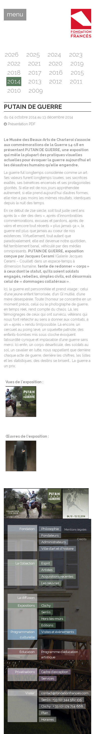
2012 (55, 81)
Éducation (27, 652)
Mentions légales (75, 529)
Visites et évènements (57, 632)
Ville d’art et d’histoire (57, 548)
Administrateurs (53, 542)
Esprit (45, 563)
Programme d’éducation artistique (59, 654)
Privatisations (25, 672)
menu (15, 14)
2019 (77, 63)
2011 (76, 81)
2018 (14, 72)
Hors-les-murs (52, 619)
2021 (34, 63)
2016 (56, 72)
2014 (14, 81)
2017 (34, 72)
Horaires (47, 719)
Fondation (27, 529)
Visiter (30, 693)
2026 (11, 54)
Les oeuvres (50, 583)
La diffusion (26, 598)
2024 (54, 54)
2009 (36, 90)
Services (47, 678)
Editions (47, 625)
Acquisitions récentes (57, 576)
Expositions (26, 605)
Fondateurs (50, 535)
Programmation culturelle (23, 634)
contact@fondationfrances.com (64, 693)
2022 (13, 63)
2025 (33, 54)
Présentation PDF (21, 124)
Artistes (46, 570)
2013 (34, 81)
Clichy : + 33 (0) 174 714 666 (62, 706)
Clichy (46, 605)
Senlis (45, 612)
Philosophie (50, 529)
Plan (44, 713)
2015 (77, 72)
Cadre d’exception (54, 672)
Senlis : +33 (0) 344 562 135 (61, 700)
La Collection (25, 563)
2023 (75, 54)
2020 (55, 63)
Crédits (81, 539)
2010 (14, 90)
